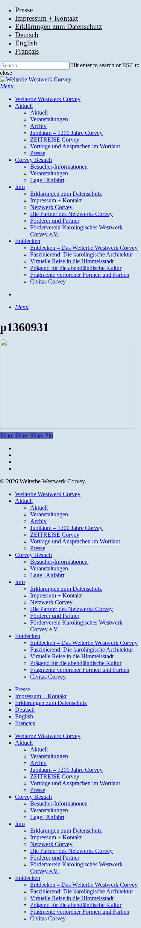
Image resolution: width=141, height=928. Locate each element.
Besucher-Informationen (59, 561)
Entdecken (27, 636)
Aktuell (24, 501)
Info (20, 582)
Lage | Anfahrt (47, 575)
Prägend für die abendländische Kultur (75, 663)
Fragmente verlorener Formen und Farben (79, 670)
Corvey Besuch (33, 555)
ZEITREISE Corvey (54, 534)
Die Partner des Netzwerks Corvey (71, 609)
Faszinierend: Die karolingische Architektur (81, 649)
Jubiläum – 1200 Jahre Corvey (66, 528)
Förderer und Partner (54, 616)
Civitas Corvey (48, 676)
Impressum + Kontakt (56, 595)
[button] (7, 86)
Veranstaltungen (49, 514)
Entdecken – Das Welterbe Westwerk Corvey (84, 643)
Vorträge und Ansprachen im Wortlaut (75, 541)
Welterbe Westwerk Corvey (47, 494)
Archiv (38, 521)
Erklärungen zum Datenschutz (66, 588)
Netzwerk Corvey (51, 602)
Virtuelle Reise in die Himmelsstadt (72, 656)
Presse (37, 548)
